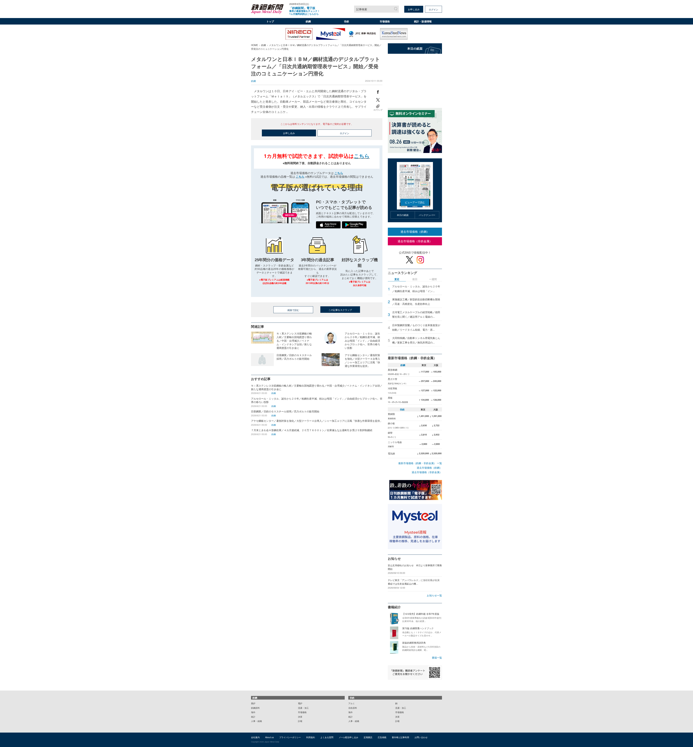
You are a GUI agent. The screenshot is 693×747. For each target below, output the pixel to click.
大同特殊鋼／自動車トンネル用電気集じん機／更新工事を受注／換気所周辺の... (416, 340)
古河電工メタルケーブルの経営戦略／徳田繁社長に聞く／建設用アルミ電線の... (416, 314)
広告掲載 (382, 737)
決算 (300, 716)
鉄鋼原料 (255, 707)
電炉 (300, 703)
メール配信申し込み (348, 737)
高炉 (253, 703)
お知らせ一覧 (434, 595)
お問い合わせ (421, 737)
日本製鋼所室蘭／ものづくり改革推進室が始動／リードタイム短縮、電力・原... (416, 327)
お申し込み (414, 9)
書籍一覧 (437, 657)
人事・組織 (256, 720)
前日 (414, 279)
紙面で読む (293, 310)
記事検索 (361, 9)
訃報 (300, 720)
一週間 (433, 279)
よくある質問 (326, 737)
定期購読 (368, 737)
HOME (254, 45)
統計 (253, 716)
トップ (270, 21)
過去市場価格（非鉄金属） (415, 241)
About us (269, 737)
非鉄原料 (352, 707)
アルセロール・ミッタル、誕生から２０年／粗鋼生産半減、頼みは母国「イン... (416, 288)
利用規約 (310, 737)
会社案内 (255, 737)
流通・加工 (303, 707)
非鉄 (346, 21)
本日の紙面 (403, 215)
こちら (362, 155)
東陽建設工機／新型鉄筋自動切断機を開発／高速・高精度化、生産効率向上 (416, 301)
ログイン (433, 9)
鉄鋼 (308, 21)
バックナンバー (427, 215)
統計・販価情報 (423, 21)
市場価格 (385, 21)
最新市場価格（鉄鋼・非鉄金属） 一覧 (420, 463)
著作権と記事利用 (400, 737)
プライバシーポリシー (290, 737)
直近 (396, 279)
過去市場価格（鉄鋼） (414, 231)
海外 (253, 712)
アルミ (351, 703)
